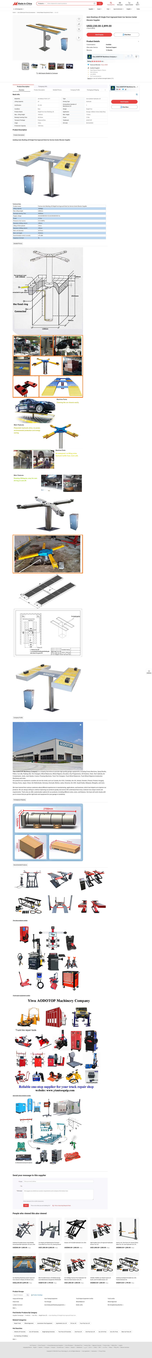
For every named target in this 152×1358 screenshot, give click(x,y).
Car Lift (56, 12)
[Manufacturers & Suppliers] (22, 3)
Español (40, 1347)
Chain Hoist (16, 1301)
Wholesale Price (78, 1345)
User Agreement (86, 1351)
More (14, 1339)
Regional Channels (96, 1345)
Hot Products (33, 1345)
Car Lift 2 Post (114, 1332)
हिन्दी (100, 1347)
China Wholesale (69, 1345)
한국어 (90, 1347)
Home (14, 12)
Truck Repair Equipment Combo (84, 1298)
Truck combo (111, 1298)
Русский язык (60, 1347)
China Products (41, 1345)
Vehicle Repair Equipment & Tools (45, 12)
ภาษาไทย (104, 1347)
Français (53, 1347)
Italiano (67, 1347)
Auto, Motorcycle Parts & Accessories (26, 12)
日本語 (95, 1347)
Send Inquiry (99, 34)
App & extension (117, 9)
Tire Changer (47, 1301)
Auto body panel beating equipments (54, 1305)
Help (108, 9)
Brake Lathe (79, 1305)
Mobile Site (114, 1345)
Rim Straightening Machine (115, 1305)
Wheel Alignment (112, 1301)
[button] (102, 90)
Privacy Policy (102, 1351)
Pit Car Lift (73, 1323)
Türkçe (110, 1347)
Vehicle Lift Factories (19, 1332)
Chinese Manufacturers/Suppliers (55, 1345)
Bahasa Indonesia (125, 1347)
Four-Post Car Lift (85, 1323)
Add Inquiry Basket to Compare (48, 73)
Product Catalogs (37, 1295)
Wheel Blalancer (80, 1301)
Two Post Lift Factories (64, 1332)
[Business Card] (137, 94)
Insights (120, 1345)
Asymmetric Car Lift (61, 1323)
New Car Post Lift (126, 1332)
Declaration (94, 1351)
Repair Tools (17, 1323)
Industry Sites (87, 1345)
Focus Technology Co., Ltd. (64, 1351)
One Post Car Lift (90, 1332)
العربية (85, 1347)
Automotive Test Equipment (44, 1323)
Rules (138, 9)
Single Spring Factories (48, 1332)
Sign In (89, 78)
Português (46, 1347)
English (35, 1347)
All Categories (19, 9)
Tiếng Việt (116, 1347)
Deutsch (73, 1347)
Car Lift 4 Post (102, 1332)
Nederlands (79, 1347)
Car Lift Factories (34, 1332)
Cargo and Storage (18, 1298)
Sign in (137, 4)
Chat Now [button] (128, 34)
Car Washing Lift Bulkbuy (21, 1336)
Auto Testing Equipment (50, 1298)
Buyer (99, 9)
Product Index (106, 1345)
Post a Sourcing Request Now (61, 1205)
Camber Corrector (17, 1305)
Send (26, 1205)
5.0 (117, 89)
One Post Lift (78, 1332)
